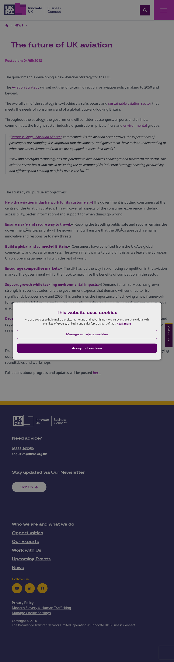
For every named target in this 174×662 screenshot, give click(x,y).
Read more (124, 323)
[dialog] (87, 331)
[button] (87, 334)
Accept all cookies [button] (87, 348)
